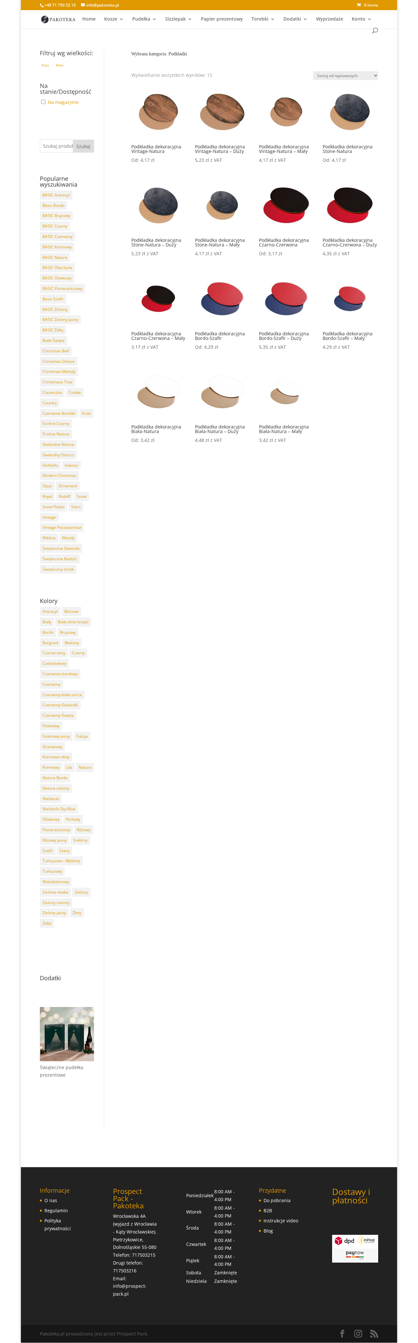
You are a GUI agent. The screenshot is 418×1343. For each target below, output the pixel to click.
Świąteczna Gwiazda (61, 548)
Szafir (47, 850)
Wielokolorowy (55, 881)
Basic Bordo (53, 205)
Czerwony (51, 684)
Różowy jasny (54, 840)
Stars (76, 507)
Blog (268, 1231)
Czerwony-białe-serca (62, 694)
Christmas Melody (58, 371)
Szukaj (83, 146)
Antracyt (50, 611)
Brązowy (68, 632)
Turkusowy (52, 871)
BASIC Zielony (55, 309)
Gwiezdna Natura (58, 444)
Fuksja (82, 736)
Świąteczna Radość (59, 559)
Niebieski (50, 798)
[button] (45, 65)
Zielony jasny (54, 912)
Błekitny (72, 643)
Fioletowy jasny (56, 736)
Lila (69, 767)
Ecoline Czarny (55, 423)
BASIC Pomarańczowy (62, 288)
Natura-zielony (55, 788)
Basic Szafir (53, 299)
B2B (268, 1210)
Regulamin (56, 1210)
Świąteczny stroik (58, 569)
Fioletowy (50, 726)
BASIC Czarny (54, 226)
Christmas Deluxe (58, 361)
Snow (82, 496)
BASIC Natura (54, 257)
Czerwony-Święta (58, 715)
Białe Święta (53, 340)
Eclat (86, 413)
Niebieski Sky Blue (58, 809)
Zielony (81, 892)
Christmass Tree (57, 382)
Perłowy (73, 819)
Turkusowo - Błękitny (61, 861)
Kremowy (50, 767)
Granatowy (52, 746)
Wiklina (49, 538)
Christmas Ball (55, 351)
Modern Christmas (59, 475)
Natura (85, 767)
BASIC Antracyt (56, 195)
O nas (50, 1200)
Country (49, 403)
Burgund (50, 643)
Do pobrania (277, 1200)
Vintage (49, 517)
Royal (47, 496)
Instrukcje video (281, 1220)
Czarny (78, 653)
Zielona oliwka (55, 892)
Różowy (83, 829)
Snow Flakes (53, 507)
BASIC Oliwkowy (57, 278)
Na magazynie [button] (63, 102)
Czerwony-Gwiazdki (60, 705)
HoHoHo (50, 465)
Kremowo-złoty (56, 757)
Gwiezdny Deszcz (58, 455)
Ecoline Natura (55, 434)
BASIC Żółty (52, 330)
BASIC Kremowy (57, 247)
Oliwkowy (50, 819)
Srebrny (80, 840)
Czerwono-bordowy (60, 674)
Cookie (75, 392)
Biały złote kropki (73, 622)
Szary (64, 850)
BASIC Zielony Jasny (60, 319)
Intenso (71, 465)
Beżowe (71, 611)
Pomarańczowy (56, 829)
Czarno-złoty (53, 653)
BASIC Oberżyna (57, 267)
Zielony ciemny (56, 902)
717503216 (125, 1270)
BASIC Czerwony (57, 236)
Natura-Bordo (55, 778)
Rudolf (64, 496)
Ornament (67, 486)
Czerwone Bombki (58, 413)
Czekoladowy (54, 663)
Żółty (46, 923)
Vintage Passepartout (61, 527)
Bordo (48, 632)
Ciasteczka (52, 392)
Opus (47, 486)
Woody (68, 538)
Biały (46, 622)
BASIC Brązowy (56, 215)
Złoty (76, 912)
